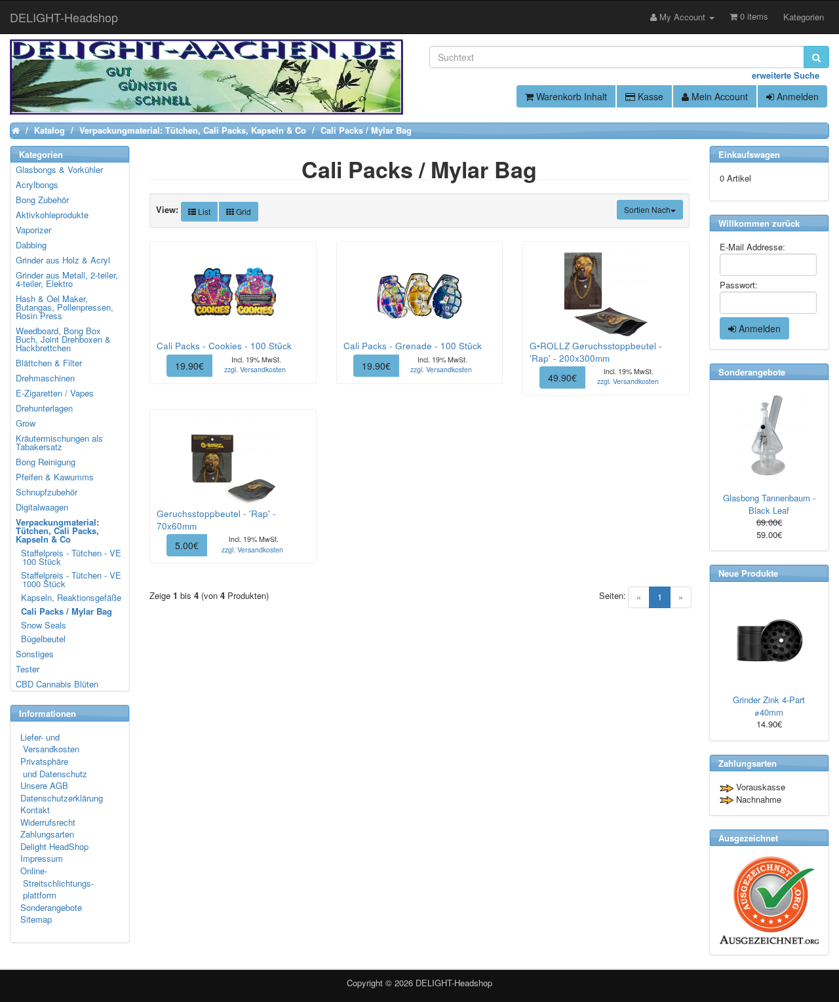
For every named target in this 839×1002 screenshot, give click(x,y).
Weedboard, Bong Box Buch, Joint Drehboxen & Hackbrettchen (63, 339)
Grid (242, 211)
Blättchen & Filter (49, 362)
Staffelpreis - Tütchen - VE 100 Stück (69, 557)
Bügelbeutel (41, 638)
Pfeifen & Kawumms (55, 477)
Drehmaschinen (45, 378)
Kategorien (803, 16)
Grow (25, 423)
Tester (27, 669)
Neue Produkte (748, 573)
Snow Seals (41, 625)
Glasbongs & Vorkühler (59, 169)
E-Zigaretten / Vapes (55, 393)
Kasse (649, 96)
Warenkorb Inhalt (570, 96)
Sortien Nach (647, 209)
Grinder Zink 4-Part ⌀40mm (769, 705)
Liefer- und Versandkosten (49, 743)
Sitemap (36, 919)
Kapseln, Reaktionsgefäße (69, 597)
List (203, 211)
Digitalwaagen (42, 507)
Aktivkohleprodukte (52, 214)
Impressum (41, 858)
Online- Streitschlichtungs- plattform (57, 882)
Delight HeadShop (54, 846)
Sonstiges (35, 653)
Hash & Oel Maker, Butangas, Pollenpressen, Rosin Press (64, 307)
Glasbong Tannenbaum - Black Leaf (769, 503)
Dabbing (31, 245)
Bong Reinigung (45, 461)
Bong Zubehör (42, 199)
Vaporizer (33, 229)
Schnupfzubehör (46, 492)
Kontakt (35, 809)
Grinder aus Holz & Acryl (63, 260)
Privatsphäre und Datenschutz (53, 767)
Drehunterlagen (44, 408)
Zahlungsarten (47, 834)
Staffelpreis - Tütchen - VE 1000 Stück (69, 579)
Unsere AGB (44, 785)
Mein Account (718, 96)
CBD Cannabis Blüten (57, 684)
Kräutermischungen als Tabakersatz (59, 442)
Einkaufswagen (749, 154)
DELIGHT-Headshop (454, 982)
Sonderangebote (51, 907)
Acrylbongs (37, 184)
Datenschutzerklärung (61, 798)
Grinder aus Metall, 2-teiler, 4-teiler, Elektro (67, 279)
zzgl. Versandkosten (255, 369)
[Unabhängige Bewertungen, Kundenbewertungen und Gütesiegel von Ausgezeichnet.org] (769, 900)
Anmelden (796, 96)
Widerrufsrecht (47, 822)
